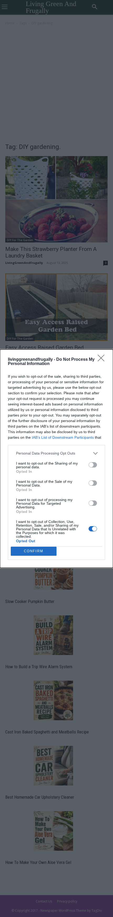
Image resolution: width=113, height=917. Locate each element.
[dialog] (56, 458)
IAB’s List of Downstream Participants (63, 437)
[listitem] (56, 453)
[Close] (103, 360)
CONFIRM (33, 551)
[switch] (93, 464)
